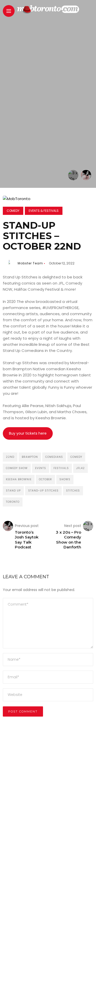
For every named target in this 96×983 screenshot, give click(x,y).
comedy (76, 457)
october (45, 479)
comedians (54, 457)
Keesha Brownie (18, 479)
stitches (73, 491)
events (40, 468)
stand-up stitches (43, 491)
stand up (13, 491)
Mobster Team (30, 263)
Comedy (13, 210)
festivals (61, 468)
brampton (30, 457)
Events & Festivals (44, 210)
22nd (10, 457)
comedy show (17, 468)
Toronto (12, 502)
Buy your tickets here (28, 433)
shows (64, 479)
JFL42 (80, 468)
